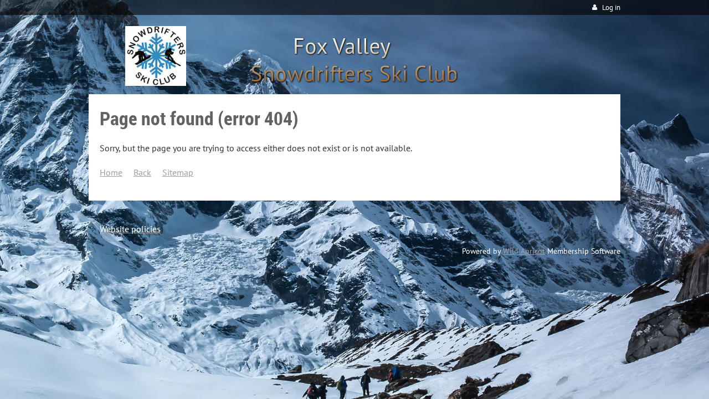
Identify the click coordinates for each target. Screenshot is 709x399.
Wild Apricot (524, 251)
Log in (611, 7)
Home (111, 172)
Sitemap (177, 172)
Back (142, 172)
